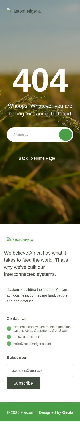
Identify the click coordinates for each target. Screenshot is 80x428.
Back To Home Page (37, 158)
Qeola (67, 412)
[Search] (65, 135)
